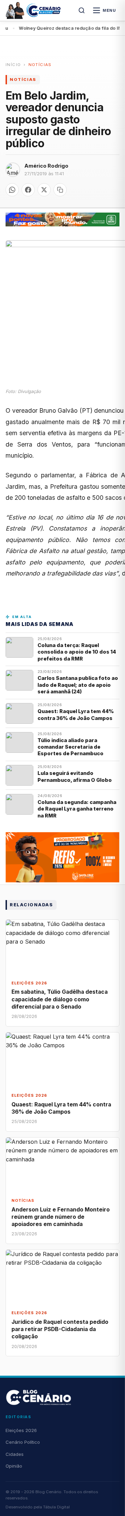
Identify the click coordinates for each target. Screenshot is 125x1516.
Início (13, 64)
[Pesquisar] (82, 10)
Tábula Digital (56, 1507)
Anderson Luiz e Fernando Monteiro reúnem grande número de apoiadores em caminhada (60, 1216)
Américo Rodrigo (46, 166)
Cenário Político (23, 1442)
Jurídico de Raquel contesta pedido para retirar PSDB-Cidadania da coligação (59, 1329)
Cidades (15, 1454)
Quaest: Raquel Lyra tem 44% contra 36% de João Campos (76, 714)
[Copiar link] (60, 189)
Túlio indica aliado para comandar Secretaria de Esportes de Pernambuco (70, 747)
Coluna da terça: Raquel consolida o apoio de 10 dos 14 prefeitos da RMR (77, 652)
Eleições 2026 (21, 1430)
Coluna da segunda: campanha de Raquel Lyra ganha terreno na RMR (77, 808)
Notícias (40, 64)
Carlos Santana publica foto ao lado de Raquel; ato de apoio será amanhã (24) (78, 684)
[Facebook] (28, 189)
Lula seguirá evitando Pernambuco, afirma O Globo (75, 776)
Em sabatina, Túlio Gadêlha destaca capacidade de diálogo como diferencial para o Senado (59, 999)
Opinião (14, 1466)
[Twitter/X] (44, 189)
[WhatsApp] (12, 189)
